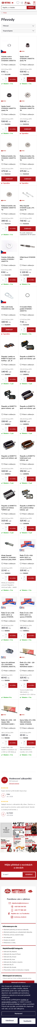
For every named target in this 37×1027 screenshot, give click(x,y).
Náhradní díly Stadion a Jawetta (13, 962)
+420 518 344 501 (20, 907)
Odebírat (29, 874)
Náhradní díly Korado (10, 967)
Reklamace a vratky (10, 942)
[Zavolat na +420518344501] (22, 3)
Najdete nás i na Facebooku (20, 914)
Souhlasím (27, 1021)
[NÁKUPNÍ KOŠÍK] (29, 3)
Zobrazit (27, 129)
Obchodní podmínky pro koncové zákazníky (16, 929)
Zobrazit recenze (14, 783)
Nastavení (18, 1013)
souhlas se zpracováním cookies (15, 1001)
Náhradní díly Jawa (9, 959)
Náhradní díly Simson (10, 957)
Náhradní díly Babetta (10, 951)
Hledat (31, 7)
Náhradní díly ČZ (8, 964)
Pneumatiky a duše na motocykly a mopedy (16, 970)
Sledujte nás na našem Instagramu (6, 831)
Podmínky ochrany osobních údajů (14, 934)
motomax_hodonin (20, 917)
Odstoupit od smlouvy (18, 982)
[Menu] (34, 2)
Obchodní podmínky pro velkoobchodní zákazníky (18, 932)
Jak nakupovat (8, 937)
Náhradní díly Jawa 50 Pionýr (12, 954)
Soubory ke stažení (9, 940)
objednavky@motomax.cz (20, 903)
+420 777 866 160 (20, 910)
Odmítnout (10, 1020)
